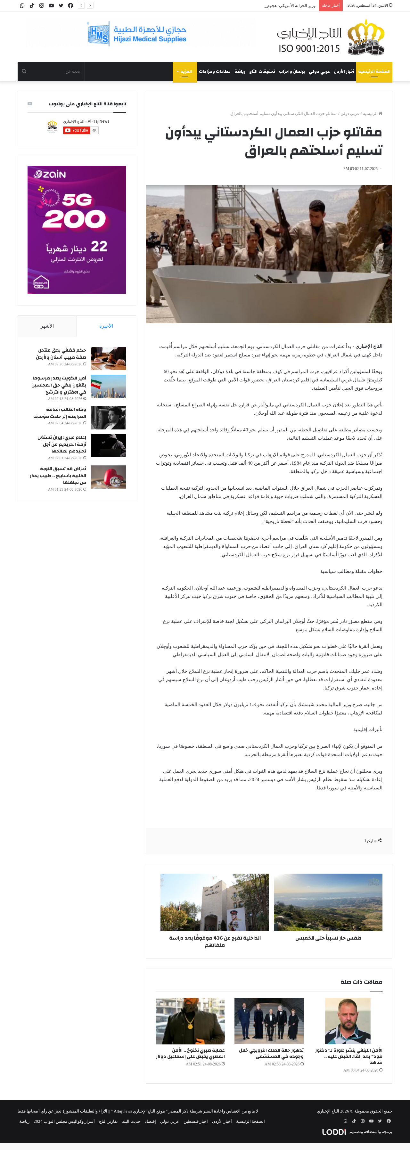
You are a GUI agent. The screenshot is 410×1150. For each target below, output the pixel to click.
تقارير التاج (108, 1121)
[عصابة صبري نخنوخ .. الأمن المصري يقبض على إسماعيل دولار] (190, 1021)
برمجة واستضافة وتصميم (370, 1131)
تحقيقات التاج (262, 71)
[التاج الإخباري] (333, 37)
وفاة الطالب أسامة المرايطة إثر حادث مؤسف (59, 413)
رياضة (239, 71)
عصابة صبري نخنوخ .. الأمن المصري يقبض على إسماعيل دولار (190, 1053)
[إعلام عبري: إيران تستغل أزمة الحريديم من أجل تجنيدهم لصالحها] (108, 445)
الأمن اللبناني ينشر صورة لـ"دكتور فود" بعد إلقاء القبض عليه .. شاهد (348, 1056)
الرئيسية (371, 113)
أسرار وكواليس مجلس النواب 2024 (64, 1121)
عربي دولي (319, 71)
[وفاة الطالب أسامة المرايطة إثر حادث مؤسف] (108, 417)
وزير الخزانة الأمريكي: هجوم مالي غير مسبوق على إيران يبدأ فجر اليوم (255, 5)
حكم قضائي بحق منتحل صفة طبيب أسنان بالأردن (61, 354)
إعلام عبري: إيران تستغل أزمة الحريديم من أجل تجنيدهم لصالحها (61, 444)
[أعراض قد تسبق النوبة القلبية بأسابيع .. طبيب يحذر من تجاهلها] (108, 477)
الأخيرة (106, 326)
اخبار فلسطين (196, 1121)
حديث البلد (131, 1121)
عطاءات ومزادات (215, 71)
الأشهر (47, 326)
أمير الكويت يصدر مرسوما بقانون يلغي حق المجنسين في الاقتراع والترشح (58, 385)
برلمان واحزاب (292, 71)
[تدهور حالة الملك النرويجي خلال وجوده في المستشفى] (269, 1021)
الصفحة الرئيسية (374, 71)
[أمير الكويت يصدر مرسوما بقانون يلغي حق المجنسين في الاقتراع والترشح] (108, 386)
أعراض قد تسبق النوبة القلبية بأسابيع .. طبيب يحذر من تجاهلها (58, 476)
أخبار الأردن (344, 71)
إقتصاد (150, 1121)
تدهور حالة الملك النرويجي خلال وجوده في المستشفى (271, 1053)
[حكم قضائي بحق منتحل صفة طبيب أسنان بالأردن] (108, 358)
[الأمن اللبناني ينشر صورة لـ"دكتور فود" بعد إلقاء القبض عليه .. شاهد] (347, 1021)
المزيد (186, 71)
